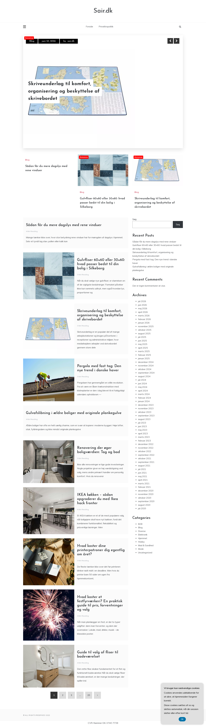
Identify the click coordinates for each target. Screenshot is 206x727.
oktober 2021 (144, 453)
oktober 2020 (144, 492)
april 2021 (143, 474)
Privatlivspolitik (106, 26)
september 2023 (146, 410)
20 (88, 689)
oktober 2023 (144, 406)
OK (182, 719)
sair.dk (69, 41)
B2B (140, 518)
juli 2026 (142, 296)
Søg (134, 213)
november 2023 (145, 403)
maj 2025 (142, 338)
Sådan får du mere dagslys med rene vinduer (63, 219)
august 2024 (144, 370)
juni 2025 (142, 335)
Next (176, 41)
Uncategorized (145, 547)
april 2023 (143, 428)
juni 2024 (142, 378)
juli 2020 (142, 503)
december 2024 (145, 356)
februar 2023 (144, 435)
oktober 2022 (144, 446)
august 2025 (144, 328)
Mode (141, 543)
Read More (171, 95)
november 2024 (145, 360)
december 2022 (145, 438)
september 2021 (146, 456)
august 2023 (144, 413)
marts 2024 (144, 388)
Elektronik (142, 529)
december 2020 (145, 485)
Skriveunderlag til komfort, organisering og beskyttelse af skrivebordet (155, 197)
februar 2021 (144, 481)
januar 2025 (144, 353)
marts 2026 (144, 310)
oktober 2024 (144, 363)
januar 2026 (144, 317)
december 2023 (145, 399)
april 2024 (143, 385)
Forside (89, 26)
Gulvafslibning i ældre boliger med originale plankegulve (73, 407)
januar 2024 (144, 396)
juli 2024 (142, 374)
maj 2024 (142, 381)
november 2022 (145, 442)
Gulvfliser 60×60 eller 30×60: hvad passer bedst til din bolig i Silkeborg (70, 95)
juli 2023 (142, 417)
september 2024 (146, 367)
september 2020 (146, 496)
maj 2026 (142, 303)
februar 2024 (144, 392)
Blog (31, 41)
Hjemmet (142, 532)
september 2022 (146, 449)
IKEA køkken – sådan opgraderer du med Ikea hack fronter (97, 493)
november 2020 (145, 488)
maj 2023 (142, 424)
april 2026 (143, 306)
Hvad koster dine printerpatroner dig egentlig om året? (101, 544)
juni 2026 (142, 299)
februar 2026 (144, 313)
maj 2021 (142, 470)
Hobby (141, 536)
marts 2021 (144, 478)
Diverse (142, 525)
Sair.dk (103, 11)
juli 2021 (142, 463)
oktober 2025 (144, 324)
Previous (170, 41)
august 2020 (144, 499)
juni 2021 (142, 467)
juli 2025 (142, 331)
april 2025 (143, 342)
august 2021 (144, 460)
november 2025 (145, 320)
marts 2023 (144, 431)
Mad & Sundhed (145, 539)
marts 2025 (144, 346)
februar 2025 (144, 349)
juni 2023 (142, 420)
